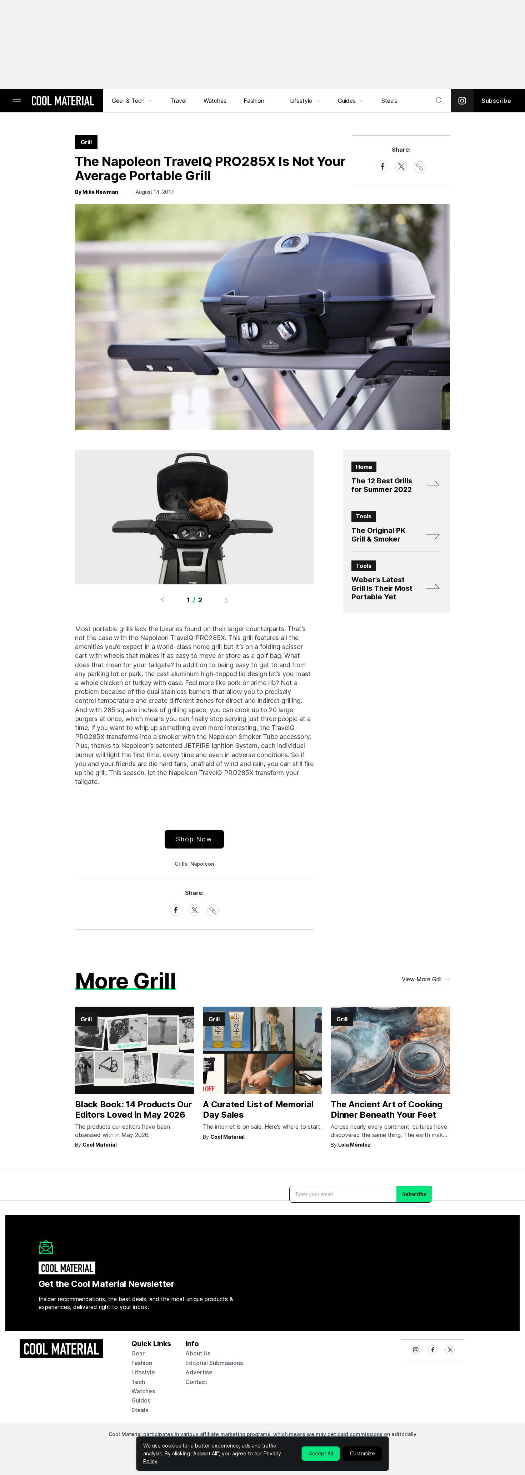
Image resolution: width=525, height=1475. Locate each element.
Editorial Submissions (214, 1362)
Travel (178, 100)
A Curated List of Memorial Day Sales (258, 1109)
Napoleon (202, 864)
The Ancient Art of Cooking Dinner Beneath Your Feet (386, 1109)
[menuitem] (132, 100)
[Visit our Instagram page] (462, 100)
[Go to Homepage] (63, 101)
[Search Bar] (439, 100)
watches (143, 1391)
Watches (215, 100)
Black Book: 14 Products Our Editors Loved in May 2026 (133, 1109)
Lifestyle (301, 100)
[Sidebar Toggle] (16, 101)
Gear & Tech (128, 100)
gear (138, 1353)
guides (140, 1400)
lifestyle (143, 1372)
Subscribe (496, 100)
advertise (198, 1372)
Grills (181, 864)
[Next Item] (226, 600)
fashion (141, 1362)
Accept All (321, 1453)
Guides (347, 100)
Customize (362, 1453)
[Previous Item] (162, 600)
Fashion (254, 100)
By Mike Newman (96, 192)
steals (389, 100)
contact (196, 1381)
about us (197, 1353)
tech (138, 1381)
